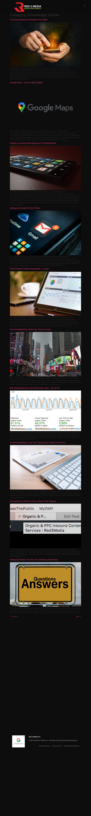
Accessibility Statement (71, 746)
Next (78, 616)
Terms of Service (44, 746)
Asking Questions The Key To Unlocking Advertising (34, 559)
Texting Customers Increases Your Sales (28, 19)
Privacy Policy (56, 746)
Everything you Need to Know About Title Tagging (33, 501)
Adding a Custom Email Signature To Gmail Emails (33, 143)
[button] (84, 5)
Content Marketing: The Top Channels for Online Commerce (37, 442)
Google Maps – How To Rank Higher (26, 82)
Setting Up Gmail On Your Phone (25, 208)
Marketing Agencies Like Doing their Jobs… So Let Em (35, 388)
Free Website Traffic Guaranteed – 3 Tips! (29, 269)
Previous (14, 616)
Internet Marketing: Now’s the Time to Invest (30, 329)
